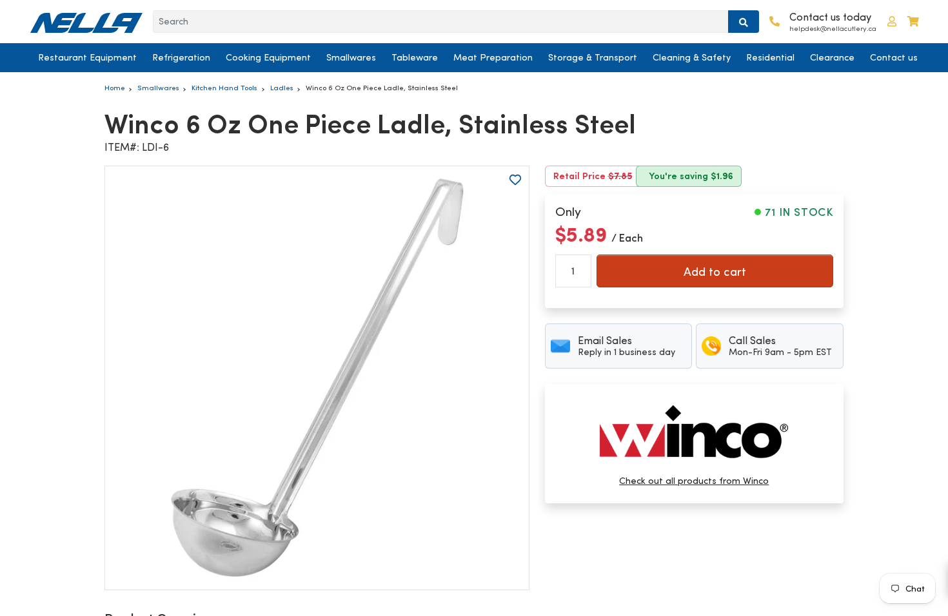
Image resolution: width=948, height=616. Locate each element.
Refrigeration (181, 57)
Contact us (894, 57)
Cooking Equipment (268, 57)
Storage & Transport (592, 57)
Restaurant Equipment (87, 57)
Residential (770, 57)
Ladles (281, 87)
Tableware (414, 57)
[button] (892, 21)
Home (114, 87)
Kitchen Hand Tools (224, 87)
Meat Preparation (493, 57)
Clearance (832, 57)
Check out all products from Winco (694, 481)
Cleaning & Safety (692, 57)
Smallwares (351, 57)
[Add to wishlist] (515, 180)
